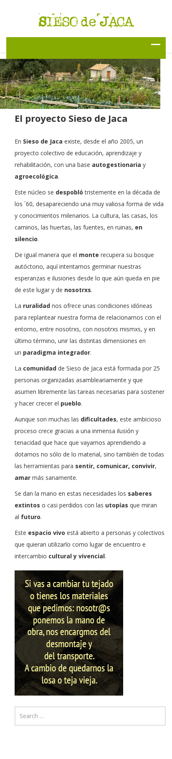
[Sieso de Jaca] (86, 19)
